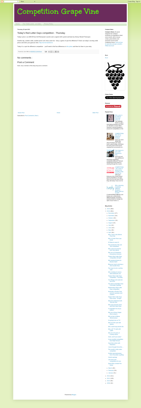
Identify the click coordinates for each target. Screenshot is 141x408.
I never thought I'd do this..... (116, 347)
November (111, 215)
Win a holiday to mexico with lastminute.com (114, 272)
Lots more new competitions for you (114, 360)
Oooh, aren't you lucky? (114, 337)
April (109, 232)
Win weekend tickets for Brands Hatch (114, 261)
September (111, 220)
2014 (108, 208)
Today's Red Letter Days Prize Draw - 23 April (115, 297)
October (110, 218)
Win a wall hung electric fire (116, 326)
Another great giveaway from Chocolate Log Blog (116, 354)
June (109, 227)
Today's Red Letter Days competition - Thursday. (115, 276)
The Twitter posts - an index (32, 24)
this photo (70, 46)
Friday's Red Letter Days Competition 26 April (115, 257)
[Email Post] (45, 51)
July (109, 225)
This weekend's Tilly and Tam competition (115, 245)
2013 (108, 211)
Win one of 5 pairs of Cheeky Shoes (114, 333)
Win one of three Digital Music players (114, 313)
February (111, 370)
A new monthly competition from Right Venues (115, 340)
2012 (108, 376)
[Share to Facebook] (56, 52)
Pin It (106, 58)
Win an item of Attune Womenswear (114, 317)
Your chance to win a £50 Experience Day (119, 153)
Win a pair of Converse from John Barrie (114, 249)
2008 (108, 383)
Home (18, 24)
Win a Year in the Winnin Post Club (115, 235)
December (111, 213)
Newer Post (21, 112)
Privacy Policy (48, 24)
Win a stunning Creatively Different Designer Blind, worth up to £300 (119, 189)
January (110, 373)
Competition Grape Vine (58, 11)
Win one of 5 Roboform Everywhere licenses (114, 253)
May (109, 230)
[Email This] (49, 52)
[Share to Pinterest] (58, 52)
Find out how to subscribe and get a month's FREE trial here (114, 44)
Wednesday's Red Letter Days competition (115, 288)
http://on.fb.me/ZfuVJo (46, 42)
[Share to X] (54, 52)
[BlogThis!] (51, 52)
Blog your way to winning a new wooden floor (115, 265)
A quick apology (112, 357)
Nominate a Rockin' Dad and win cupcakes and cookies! (115, 293)
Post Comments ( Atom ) (31, 115)
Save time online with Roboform (114, 343)
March (110, 368)
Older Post (95, 112)
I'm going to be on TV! (114, 320)
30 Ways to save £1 (113, 242)
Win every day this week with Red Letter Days (115, 305)
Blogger (74, 394)
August (110, 223)
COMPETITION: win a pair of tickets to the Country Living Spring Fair (119, 170)
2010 (108, 380)
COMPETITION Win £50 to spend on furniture (119, 136)
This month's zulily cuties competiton (115, 350)
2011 (108, 378)
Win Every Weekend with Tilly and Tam (115, 301)
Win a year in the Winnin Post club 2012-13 (118, 117)
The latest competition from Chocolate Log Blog (115, 284)
